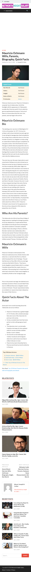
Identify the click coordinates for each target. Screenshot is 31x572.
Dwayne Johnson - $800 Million (14, 355)
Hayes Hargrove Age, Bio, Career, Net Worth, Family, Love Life (14, 455)
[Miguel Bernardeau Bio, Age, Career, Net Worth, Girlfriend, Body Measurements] (15, 398)
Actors (4, 50)
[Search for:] (15, 555)
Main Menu (9, 10)
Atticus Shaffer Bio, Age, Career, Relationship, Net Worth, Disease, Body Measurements (15, 428)
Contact (8, 570)
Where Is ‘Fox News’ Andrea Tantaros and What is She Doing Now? (21, 545)
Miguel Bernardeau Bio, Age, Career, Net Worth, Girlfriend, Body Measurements (15, 401)
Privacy (13, 570)
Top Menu (6, 1)
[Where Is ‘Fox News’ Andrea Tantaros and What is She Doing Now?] (7, 543)
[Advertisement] (15, 31)
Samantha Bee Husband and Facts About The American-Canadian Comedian (21, 515)
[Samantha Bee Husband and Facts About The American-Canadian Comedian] (7, 513)
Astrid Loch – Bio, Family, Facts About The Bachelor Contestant (21, 525)
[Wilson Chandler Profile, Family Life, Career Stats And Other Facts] (7, 534)
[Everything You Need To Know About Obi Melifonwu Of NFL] (7, 503)
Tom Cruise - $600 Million (13, 359)
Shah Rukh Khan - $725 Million (14, 357)
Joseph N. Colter (22, 62)
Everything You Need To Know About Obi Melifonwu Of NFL (21, 504)
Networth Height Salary (18, 567)
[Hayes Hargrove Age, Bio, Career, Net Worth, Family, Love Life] (15, 452)
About (3, 570)
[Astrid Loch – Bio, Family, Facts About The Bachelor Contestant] (7, 524)
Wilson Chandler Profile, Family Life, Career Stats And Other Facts (21, 535)
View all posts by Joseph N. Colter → (20, 490)
